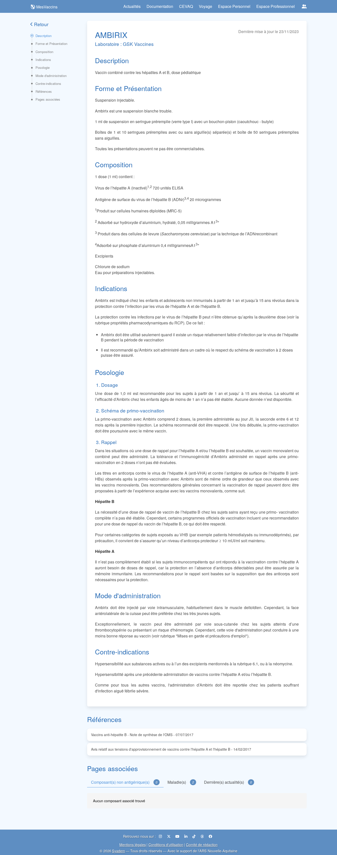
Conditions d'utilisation (166, 844)
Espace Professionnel (275, 6)
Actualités (132, 6)
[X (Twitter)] (169, 836)
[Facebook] (210, 836)
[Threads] (203, 836)
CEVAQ (186, 6)
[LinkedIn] (186, 836)
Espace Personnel (234, 6)
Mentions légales (132, 844)
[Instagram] (161, 836)
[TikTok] (194, 836)
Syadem (118, 850)
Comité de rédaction (202, 844)
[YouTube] (177, 836)
